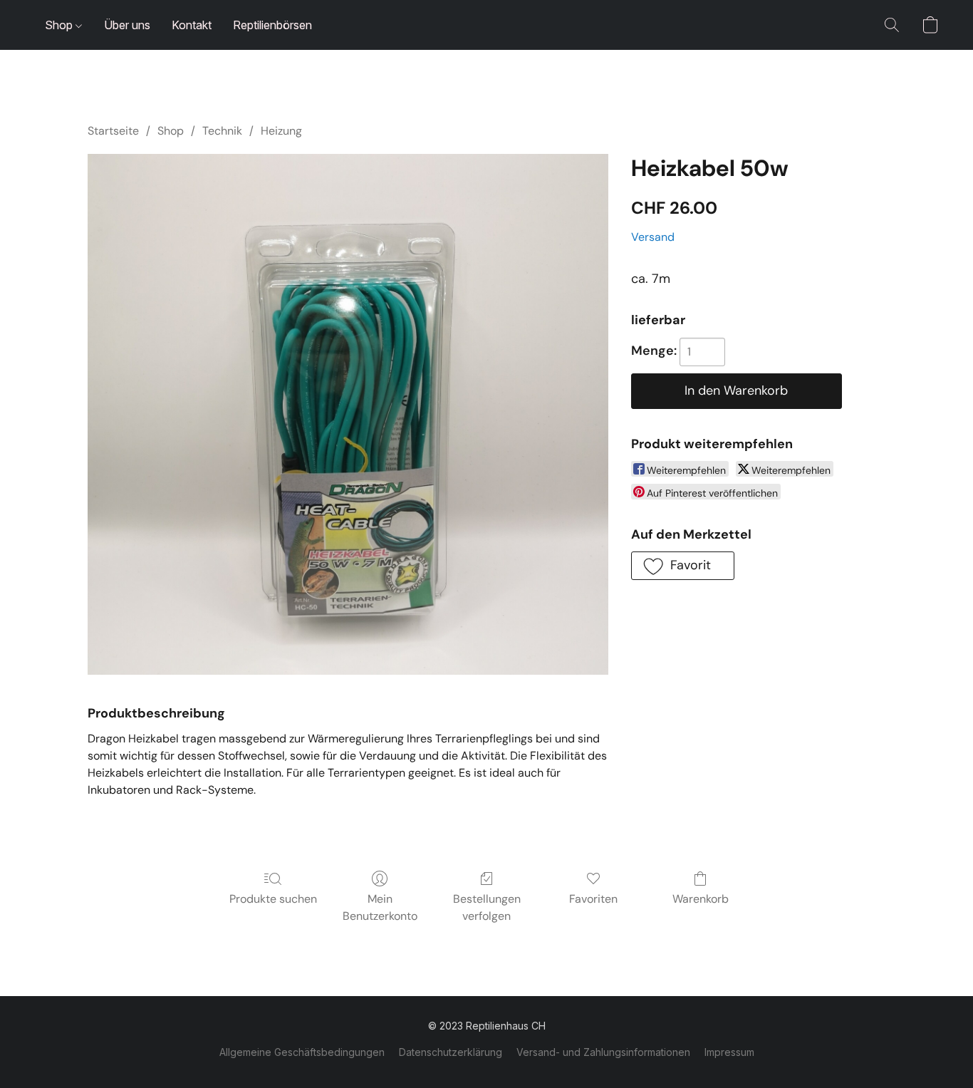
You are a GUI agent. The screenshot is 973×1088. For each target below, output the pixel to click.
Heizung (281, 130)
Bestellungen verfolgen (487, 907)
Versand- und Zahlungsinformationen (603, 1052)
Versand (653, 236)
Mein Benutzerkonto (380, 907)
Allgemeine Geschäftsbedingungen (302, 1052)
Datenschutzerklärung (450, 1052)
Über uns (127, 25)
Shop (60, 25)
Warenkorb (700, 898)
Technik (222, 130)
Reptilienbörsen (272, 25)
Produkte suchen (273, 898)
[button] (891, 25)
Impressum (729, 1052)
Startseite (113, 130)
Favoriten (593, 898)
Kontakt (192, 25)
